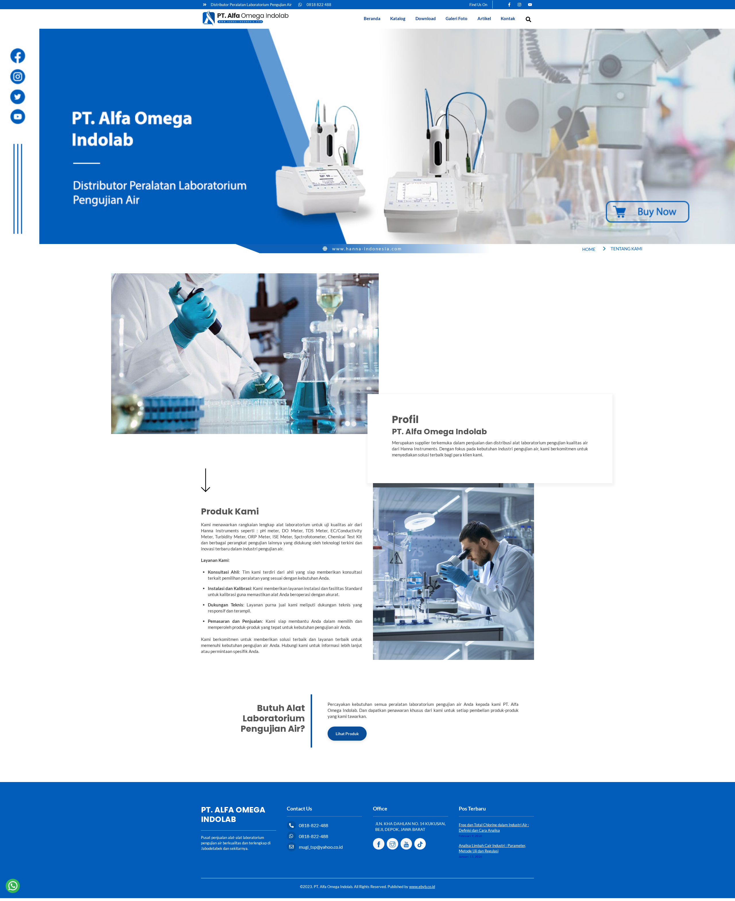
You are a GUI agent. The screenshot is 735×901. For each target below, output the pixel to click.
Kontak (508, 18)
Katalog (397, 18)
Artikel (484, 18)
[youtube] (406, 843)
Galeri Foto (456, 18)
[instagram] (392, 843)
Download (425, 18)
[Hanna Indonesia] (245, 25)
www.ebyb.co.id (422, 886)
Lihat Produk (347, 733)
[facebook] (378, 843)
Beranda (372, 18)
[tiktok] (420, 843)
